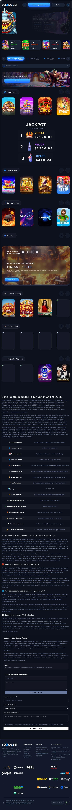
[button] (4, 59)
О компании (27, 747)
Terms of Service (56, 759)
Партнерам (39, 755)
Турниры (26, 753)
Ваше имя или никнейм (11, 697)
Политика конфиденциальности (42, 752)
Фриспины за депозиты (27, 756)
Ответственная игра (42, 749)
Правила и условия (41, 747)
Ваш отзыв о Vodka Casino (11, 713)
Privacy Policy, (60, 757)
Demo (8, 116)
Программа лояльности (27, 750)
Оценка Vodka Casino (10, 705)
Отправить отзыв (36, 692)
